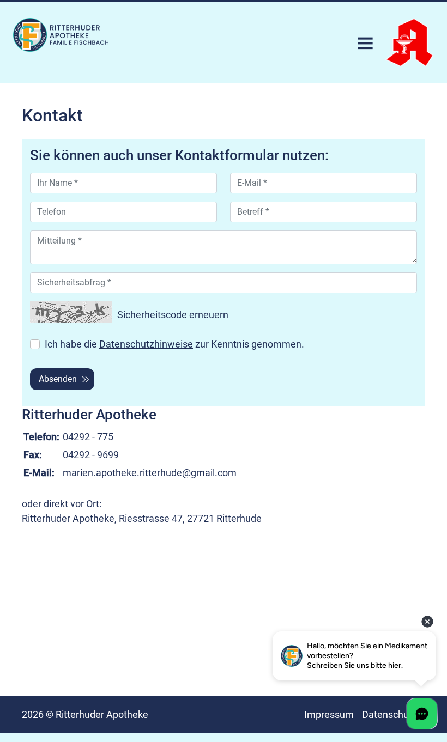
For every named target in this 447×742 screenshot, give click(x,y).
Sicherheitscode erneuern (172, 314)
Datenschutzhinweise (146, 344)
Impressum (329, 714)
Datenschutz (389, 714)
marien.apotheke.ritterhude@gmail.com (150, 472)
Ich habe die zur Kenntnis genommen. (174, 344)
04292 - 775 (88, 436)
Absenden (58, 379)
